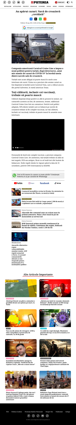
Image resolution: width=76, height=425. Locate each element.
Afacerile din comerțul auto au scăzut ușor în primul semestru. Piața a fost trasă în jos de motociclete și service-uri (41, 215)
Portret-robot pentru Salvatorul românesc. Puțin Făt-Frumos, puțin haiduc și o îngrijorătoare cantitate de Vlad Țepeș (54, 363)
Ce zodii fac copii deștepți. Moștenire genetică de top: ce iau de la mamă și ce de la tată (55, 332)
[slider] (20, 148)
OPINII (55, 6)
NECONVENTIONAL (46, 358)
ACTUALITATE (17, 6)
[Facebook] (4, 2)
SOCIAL (49, 6)
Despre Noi (49, 412)
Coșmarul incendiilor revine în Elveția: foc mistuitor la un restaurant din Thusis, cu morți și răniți (42, 192)
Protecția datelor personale (34, 412)
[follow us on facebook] (44, 183)
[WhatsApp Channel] (23, 2)
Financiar (33, 6)
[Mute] (15, 148)
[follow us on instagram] (31, 183)
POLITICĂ (26, 6)
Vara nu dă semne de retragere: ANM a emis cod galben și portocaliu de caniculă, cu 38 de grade (20, 332)
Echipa (68, 412)
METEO (8, 328)
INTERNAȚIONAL (70, 6)
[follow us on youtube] (18, 183)
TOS (7, 412)
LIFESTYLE (43, 328)
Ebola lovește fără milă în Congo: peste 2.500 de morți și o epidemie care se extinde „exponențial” (43, 202)
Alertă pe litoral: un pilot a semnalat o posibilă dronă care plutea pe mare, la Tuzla (20, 303)
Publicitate (59, 412)
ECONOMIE (42, 6)
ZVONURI (61, 6)
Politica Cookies (16, 412)
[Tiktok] (14, 2)
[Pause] (13, 148)
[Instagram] (9, 2)
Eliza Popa (41, 23)
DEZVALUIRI (7, 6)
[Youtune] (18, 2)
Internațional (51, 23)
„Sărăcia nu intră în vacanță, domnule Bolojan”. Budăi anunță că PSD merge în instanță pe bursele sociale (54, 303)
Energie (43, 390)
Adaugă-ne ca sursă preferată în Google (40, 28)
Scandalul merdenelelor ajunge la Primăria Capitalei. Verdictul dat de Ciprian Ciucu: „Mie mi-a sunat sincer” (20, 362)
